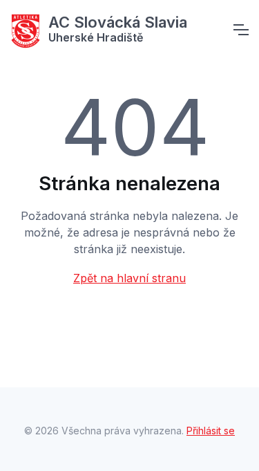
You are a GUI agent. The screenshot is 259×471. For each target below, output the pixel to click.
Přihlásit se (210, 430)
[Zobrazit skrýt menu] (240, 29)
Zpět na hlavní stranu (129, 278)
